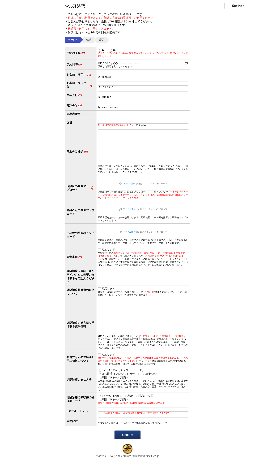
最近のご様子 (77, 151)
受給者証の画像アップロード (80, 212)
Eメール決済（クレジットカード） (123, 370)
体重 (69, 122)
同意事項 (74, 256)
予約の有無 (76, 52)
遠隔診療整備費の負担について (80, 291)
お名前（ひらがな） (79, 84)
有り (104, 50)
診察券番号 (73, 113)
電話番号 (74, 105)
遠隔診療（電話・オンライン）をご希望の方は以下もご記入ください (80, 276)
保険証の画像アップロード (80, 188)
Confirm (127, 435)
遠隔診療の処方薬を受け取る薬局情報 (80, 324)
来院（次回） (147, 395)
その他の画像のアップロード (80, 234)
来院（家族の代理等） (115, 377)
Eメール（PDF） (111, 395)
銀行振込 (151, 373)
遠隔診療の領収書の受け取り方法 (80, 399)
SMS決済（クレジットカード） (120, 373)
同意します (108, 249)
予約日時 (74, 64)
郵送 (131, 395)
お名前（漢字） (79, 74)
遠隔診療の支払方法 (79, 379)
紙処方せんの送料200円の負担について (80, 359)
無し (115, 50)
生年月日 (74, 95)
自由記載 (72, 421)
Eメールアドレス (77, 410)
